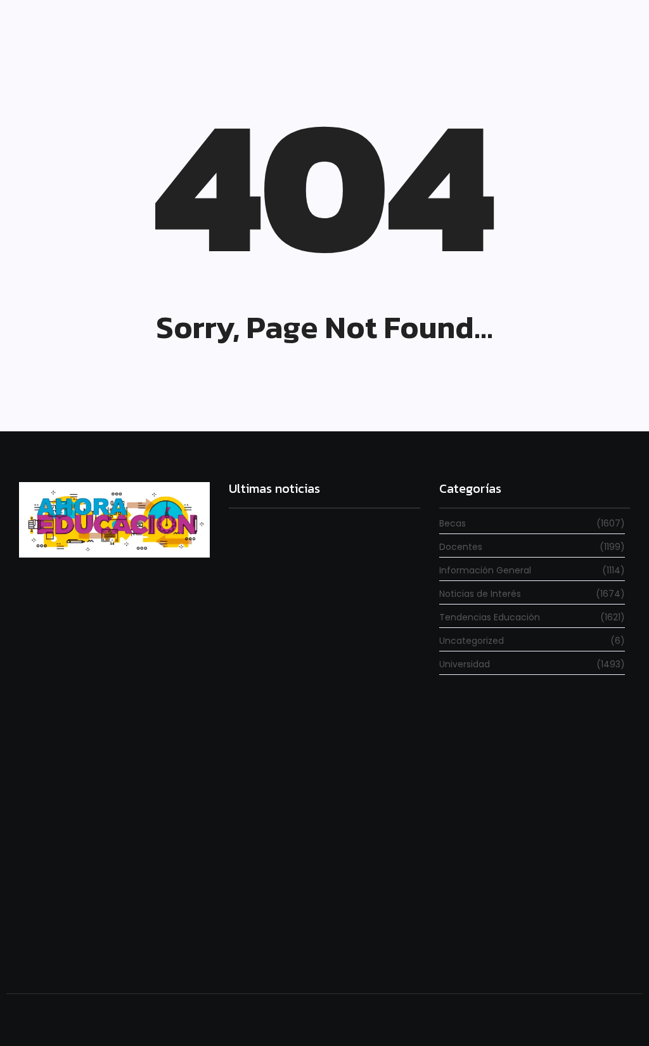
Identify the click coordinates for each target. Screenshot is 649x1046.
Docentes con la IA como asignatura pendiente (324, 946)
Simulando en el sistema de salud (296, 790)
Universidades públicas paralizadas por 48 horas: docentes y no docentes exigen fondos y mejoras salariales (322, 643)
